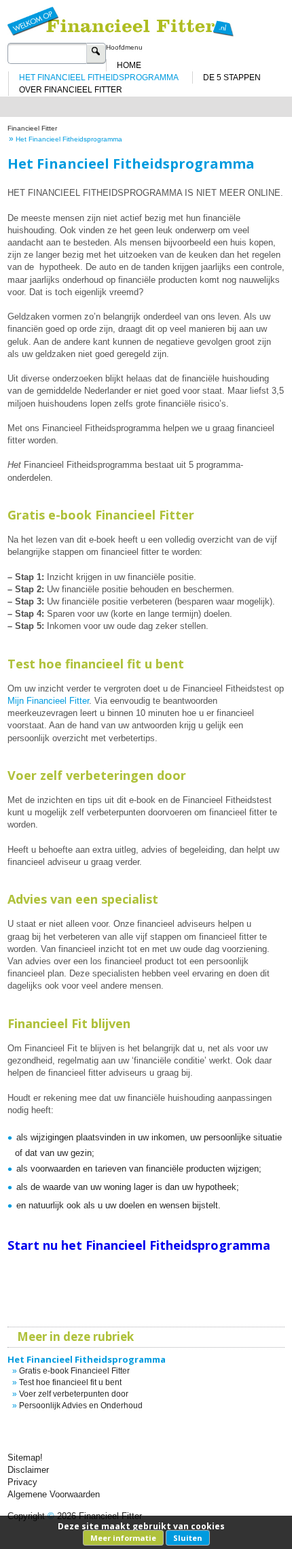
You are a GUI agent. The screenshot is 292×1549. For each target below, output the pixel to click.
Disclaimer (28, 1470)
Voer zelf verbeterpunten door (73, 1394)
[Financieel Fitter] (146, 18)
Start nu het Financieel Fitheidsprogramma (138, 1245)
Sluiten (187, 1538)
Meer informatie (123, 1538)
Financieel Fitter (32, 128)
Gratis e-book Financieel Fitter (74, 1371)
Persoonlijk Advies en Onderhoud (81, 1405)
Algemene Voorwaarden (53, 1494)
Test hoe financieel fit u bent (70, 1382)
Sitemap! (25, 1457)
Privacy (22, 1482)
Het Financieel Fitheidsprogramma (86, 1359)
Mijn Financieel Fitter (48, 701)
